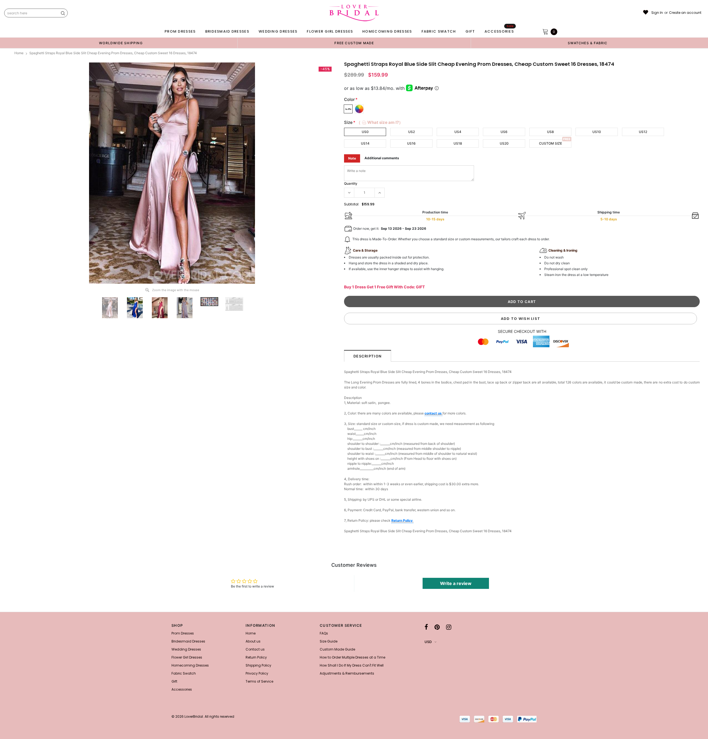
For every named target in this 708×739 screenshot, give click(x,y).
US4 (457, 132)
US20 (504, 143)
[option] (121, 43)
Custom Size (550, 143)
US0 (365, 132)
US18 (458, 143)
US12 (643, 132)
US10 (596, 132)
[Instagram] (448, 627)
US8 (550, 132)
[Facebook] (426, 627)
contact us (433, 413)
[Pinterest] (437, 627)
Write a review (456, 583)
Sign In (657, 13)
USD (428, 641)
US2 (411, 132)
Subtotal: (351, 204)
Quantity (350, 183)
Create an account (685, 13)
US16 (411, 143)
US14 (365, 143)
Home (19, 53)
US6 (504, 132)
